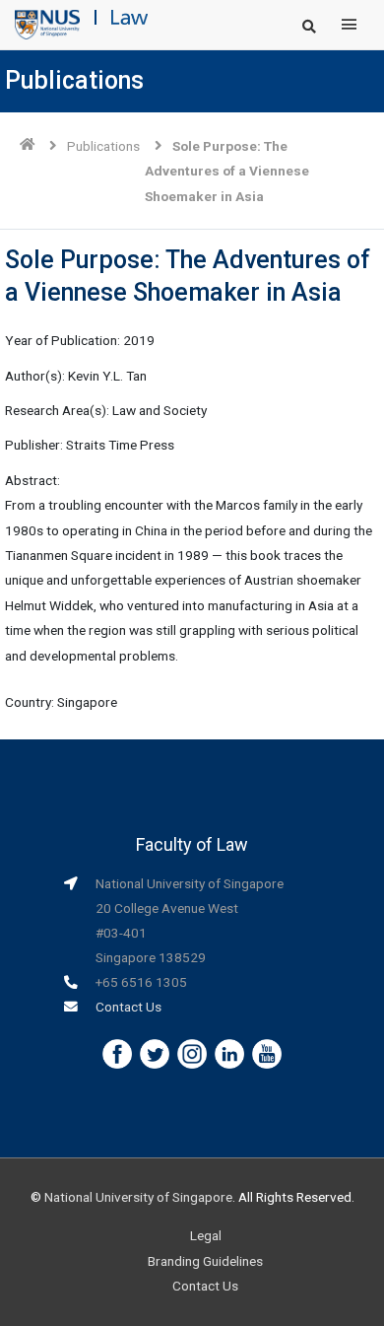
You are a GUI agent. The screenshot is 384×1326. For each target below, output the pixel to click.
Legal (206, 1235)
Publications (103, 146)
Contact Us (128, 1006)
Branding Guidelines (205, 1261)
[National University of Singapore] (47, 24)
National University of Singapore (138, 1197)
